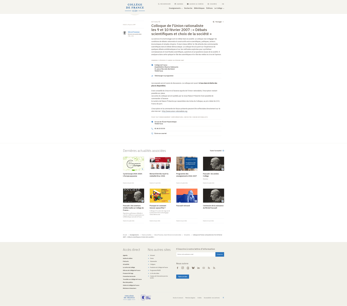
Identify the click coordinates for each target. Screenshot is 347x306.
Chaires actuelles (146, 235)
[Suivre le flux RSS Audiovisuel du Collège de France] (214, 268)
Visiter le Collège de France (131, 285)
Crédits (199, 298)
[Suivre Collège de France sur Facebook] (177, 268)
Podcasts (126, 261)
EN (223, 4)
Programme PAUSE (155, 270)
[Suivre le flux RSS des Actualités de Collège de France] (209, 268)
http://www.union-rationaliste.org (174, 111)
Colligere (152, 264)
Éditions (209, 8)
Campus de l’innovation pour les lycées (159, 277)
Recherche (188, 8)
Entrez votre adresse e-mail (185, 254)
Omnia (152, 258)
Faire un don (182, 277)
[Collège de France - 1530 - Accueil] (135, 7)
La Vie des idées (154, 273)
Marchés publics (128, 282)
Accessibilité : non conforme (212, 298)
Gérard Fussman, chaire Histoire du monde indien (167, 235)
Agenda (180, 4)
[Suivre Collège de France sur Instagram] (182, 268)
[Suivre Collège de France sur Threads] (188, 268)
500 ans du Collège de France (131, 270)
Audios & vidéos (197, 4)
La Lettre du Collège (129, 267)
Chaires (213, 4)
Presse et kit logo (128, 273)
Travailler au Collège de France (132, 279)
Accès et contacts (178, 298)
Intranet (152, 255)
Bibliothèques (199, 8)
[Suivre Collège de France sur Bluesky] (193, 268)
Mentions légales (190, 298)
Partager (219, 22)
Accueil (125, 235)
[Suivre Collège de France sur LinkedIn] (198, 268)
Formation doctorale (129, 276)
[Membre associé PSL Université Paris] (146, 297)
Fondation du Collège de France (159, 267)
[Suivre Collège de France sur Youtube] (203, 268)
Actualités (187, 235)
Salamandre (153, 261)
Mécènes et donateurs (129, 288)
